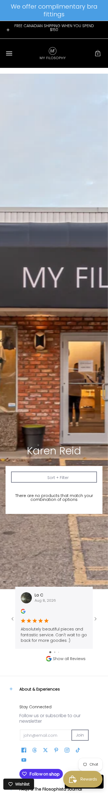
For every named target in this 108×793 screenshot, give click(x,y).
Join (80, 735)
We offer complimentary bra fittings (54, 10)
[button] (97, 53)
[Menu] (9, 53)
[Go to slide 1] (50, 652)
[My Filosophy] (53, 53)
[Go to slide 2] (54, 652)
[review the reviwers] (23, 612)
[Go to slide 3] (58, 652)
